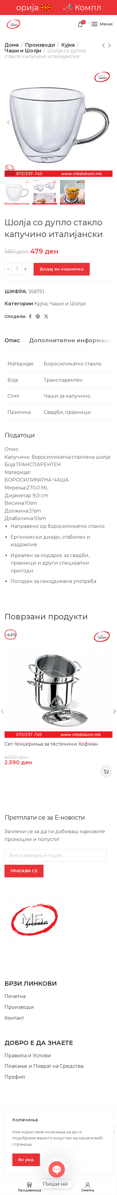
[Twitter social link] (46, 316)
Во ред (26, 1159)
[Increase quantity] (25, 269)
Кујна (68, 45)
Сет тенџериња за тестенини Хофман (51, 744)
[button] (106, 771)
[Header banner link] (58, 7)
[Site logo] (13, 24)
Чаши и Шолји (22, 51)
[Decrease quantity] (8, 269)
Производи (40, 45)
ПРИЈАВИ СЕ (24, 870)
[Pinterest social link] (38, 316)
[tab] (12, 341)
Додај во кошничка (62, 268)
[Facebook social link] (30, 316)
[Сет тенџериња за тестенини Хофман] (58, 684)
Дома (11, 45)
